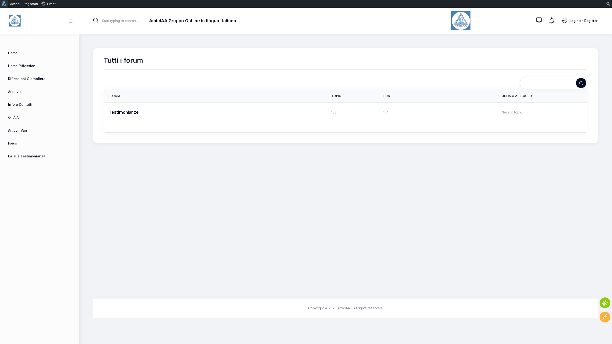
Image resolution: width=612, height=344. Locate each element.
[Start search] (95, 20)
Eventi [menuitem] (51, 4)
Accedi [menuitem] (15, 4)
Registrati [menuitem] (31, 4)
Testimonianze (124, 112)
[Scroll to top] (605, 331)
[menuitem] (4, 4)
